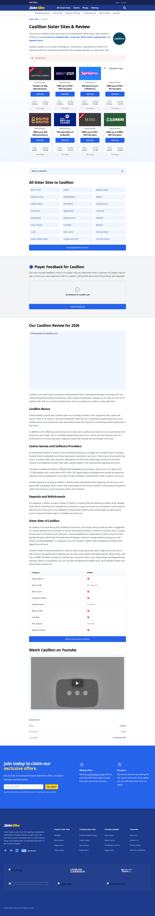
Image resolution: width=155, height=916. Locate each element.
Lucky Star (75, 37)
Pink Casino (59, 840)
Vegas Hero (58, 845)
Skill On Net (57, 13)
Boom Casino (87, 37)
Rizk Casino (109, 835)
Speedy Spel (100, 37)
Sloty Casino (59, 850)
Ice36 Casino (84, 840)
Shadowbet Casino (112, 845)
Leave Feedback (77, 306)
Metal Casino (110, 840)
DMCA (24, 851)
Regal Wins (84, 850)
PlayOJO (57, 835)
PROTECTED (31, 851)
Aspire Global (104, 13)
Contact (123, 3)
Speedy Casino (36, 40)
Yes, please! (51, 787)
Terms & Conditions (138, 850)
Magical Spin (62, 37)
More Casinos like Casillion (77, 639)
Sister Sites (33, 19)
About (118, 3)
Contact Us (134, 840)
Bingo (85, 7)
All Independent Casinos (77, 247)
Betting (94, 7)
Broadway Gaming (42, 13)
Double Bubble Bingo (88, 835)
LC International (89, 13)
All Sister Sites (63, 7)
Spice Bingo (84, 845)
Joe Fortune (49, 37)
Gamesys (116, 13)
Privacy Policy (135, 845)
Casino (76, 7)
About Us (133, 835)
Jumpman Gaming (72, 13)
